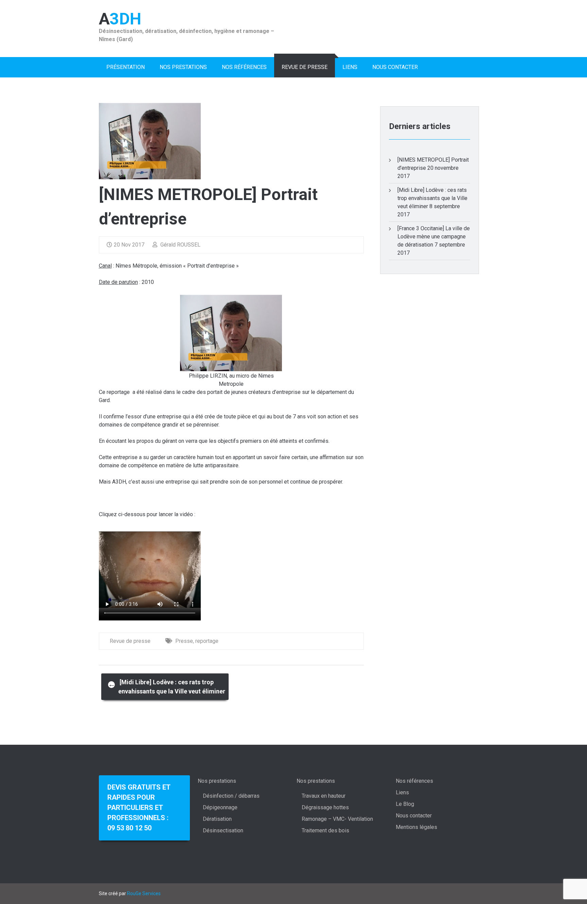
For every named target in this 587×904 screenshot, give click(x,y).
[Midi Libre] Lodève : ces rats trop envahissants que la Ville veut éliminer (166, 687)
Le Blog (405, 804)
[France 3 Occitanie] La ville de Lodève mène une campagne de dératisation (433, 236)
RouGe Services (144, 893)
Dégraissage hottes (325, 807)
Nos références (244, 67)
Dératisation (217, 819)
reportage (206, 641)
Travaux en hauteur (323, 796)
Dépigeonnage (220, 807)
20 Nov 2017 (129, 244)
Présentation (125, 67)
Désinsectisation (223, 830)
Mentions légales (416, 827)
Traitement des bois (325, 830)
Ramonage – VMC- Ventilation (337, 819)
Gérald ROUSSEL (179, 244)
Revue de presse (304, 67)
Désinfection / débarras (231, 796)
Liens (349, 67)
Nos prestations (183, 67)
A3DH (120, 19)
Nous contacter (395, 67)
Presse (184, 641)
